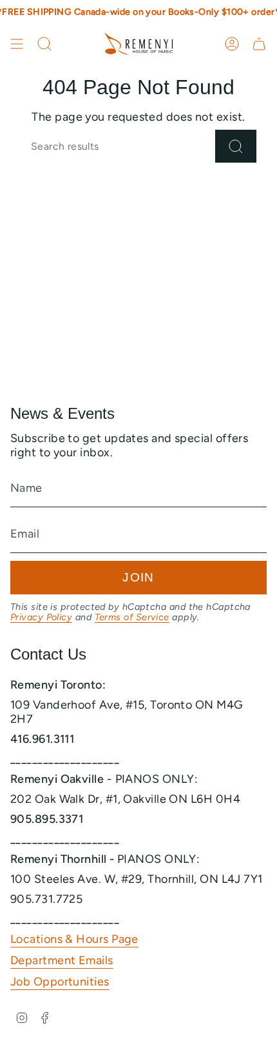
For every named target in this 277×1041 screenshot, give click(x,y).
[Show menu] (17, 44)
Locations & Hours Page (74, 939)
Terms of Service (132, 617)
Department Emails (61, 960)
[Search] (235, 146)
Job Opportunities (60, 982)
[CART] (258, 44)
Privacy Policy (41, 617)
